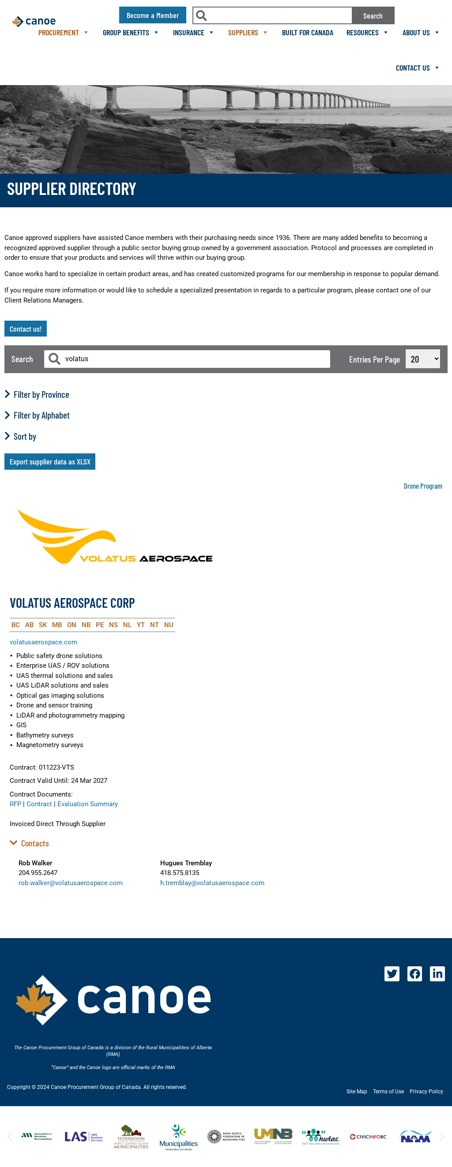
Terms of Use (388, 1091)
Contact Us (413, 67)
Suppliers (243, 32)
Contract (39, 804)
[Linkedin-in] (437, 973)
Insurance (188, 32)
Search (373, 15)
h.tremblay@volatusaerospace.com (212, 883)
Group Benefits (126, 32)
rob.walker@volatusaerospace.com (71, 883)
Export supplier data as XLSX (50, 461)
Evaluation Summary (87, 804)
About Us (416, 32)
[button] (9, 1136)
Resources (363, 32)
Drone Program (423, 485)
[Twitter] (391, 973)
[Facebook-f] (414, 973)
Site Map (357, 1091)
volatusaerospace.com (43, 642)
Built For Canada (307, 32)
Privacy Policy (426, 1091)
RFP (15, 804)
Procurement (58, 32)
